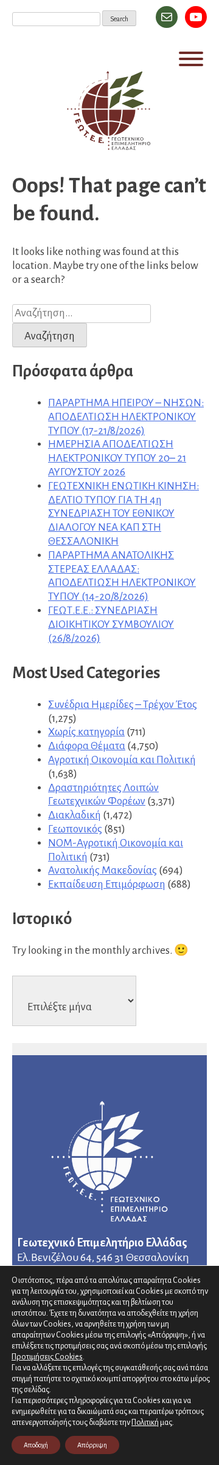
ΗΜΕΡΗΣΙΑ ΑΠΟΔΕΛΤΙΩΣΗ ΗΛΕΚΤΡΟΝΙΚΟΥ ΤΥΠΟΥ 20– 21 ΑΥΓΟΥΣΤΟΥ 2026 (117, 458)
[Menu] (191, 59)
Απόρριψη (92, 1445)
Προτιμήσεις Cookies (47, 1356)
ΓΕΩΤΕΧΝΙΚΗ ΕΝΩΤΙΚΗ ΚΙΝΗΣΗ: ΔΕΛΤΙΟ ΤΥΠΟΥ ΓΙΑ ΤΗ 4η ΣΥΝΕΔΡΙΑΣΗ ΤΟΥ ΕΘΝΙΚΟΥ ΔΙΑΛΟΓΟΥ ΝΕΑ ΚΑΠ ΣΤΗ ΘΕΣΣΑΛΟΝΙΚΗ (123, 513)
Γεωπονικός (75, 829)
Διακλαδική (74, 815)
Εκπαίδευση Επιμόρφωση (106, 884)
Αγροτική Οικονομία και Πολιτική (122, 760)
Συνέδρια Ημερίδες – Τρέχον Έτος (122, 704)
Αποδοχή (36, 1445)
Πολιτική (145, 1422)
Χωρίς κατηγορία (86, 732)
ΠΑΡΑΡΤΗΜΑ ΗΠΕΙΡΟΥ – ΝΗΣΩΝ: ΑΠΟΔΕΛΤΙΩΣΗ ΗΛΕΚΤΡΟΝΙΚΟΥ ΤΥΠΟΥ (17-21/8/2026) (126, 417)
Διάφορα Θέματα (86, 746)
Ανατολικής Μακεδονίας (102, 870)
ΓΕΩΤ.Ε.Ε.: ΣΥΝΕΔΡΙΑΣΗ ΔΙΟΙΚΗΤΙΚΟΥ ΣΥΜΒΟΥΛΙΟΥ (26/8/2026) (111, 624)
